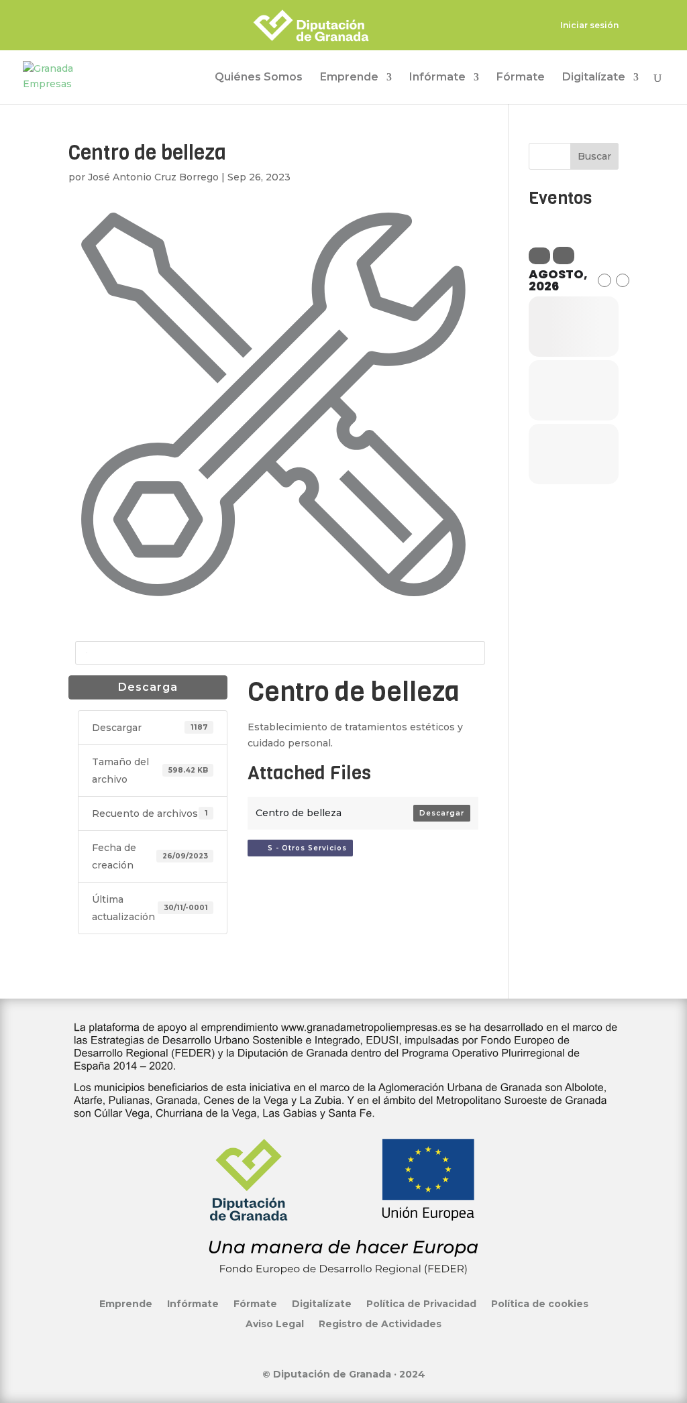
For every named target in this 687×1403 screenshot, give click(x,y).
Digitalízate (593, 77)
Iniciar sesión (589, 25)
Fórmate (520, 77)
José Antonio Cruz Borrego (153, 177)
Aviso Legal (275, 1323)
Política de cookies (539, 1303)
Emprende (349, 77)
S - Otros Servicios (303, 848)
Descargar (441, 813)
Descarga (148, 687)
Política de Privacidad (421, 1303)
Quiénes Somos (259, 77)
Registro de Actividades (380, 1323)
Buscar (594, 156)
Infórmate (437, 77)
